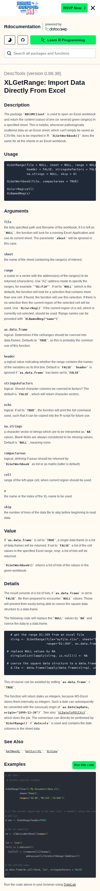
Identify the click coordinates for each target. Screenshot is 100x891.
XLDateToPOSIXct (71, 712)
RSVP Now (72, 8)
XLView (52, 751)
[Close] (93, 8)
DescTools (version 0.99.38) (32, 73)
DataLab (70, 884)
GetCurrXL (33, 751)
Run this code (84, 765)
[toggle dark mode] (9, 40)
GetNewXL (13, 751)
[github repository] (22, 40)
